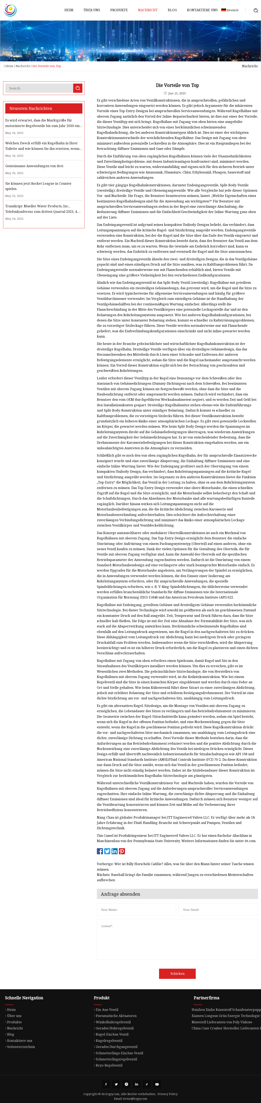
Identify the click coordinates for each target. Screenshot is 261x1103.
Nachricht (148, 10)
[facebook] (106, 1084)
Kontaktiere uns (202, 10)
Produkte (119, 10)
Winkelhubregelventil (113, 1022)
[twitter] (116, 1084)
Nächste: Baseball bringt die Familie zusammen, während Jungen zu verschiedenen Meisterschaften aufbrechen (175, 877)
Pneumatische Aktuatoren (116, 1016)
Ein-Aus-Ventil (107, 1009)
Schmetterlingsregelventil (116, 1059)
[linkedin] (137, 1084)
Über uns (92, 10)
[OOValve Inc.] (10, 10)
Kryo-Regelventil (109, 1065)
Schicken (177, 973)
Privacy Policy (168, 1094)
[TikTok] (147, 1084)
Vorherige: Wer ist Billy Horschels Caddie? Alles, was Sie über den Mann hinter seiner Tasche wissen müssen (175, 866)
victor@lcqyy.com (135, 1099)
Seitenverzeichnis (21, 1046)
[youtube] (157, 1084)
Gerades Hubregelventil (115, 1028)
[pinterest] (126, 1084)
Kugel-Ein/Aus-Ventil (112, 1034)
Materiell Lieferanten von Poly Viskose (222, 1022)
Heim (68, 10)
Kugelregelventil (109, 1040)
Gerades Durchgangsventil (116, 1046)
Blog (172, 10)
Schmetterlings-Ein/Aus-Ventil (119, 1053)
